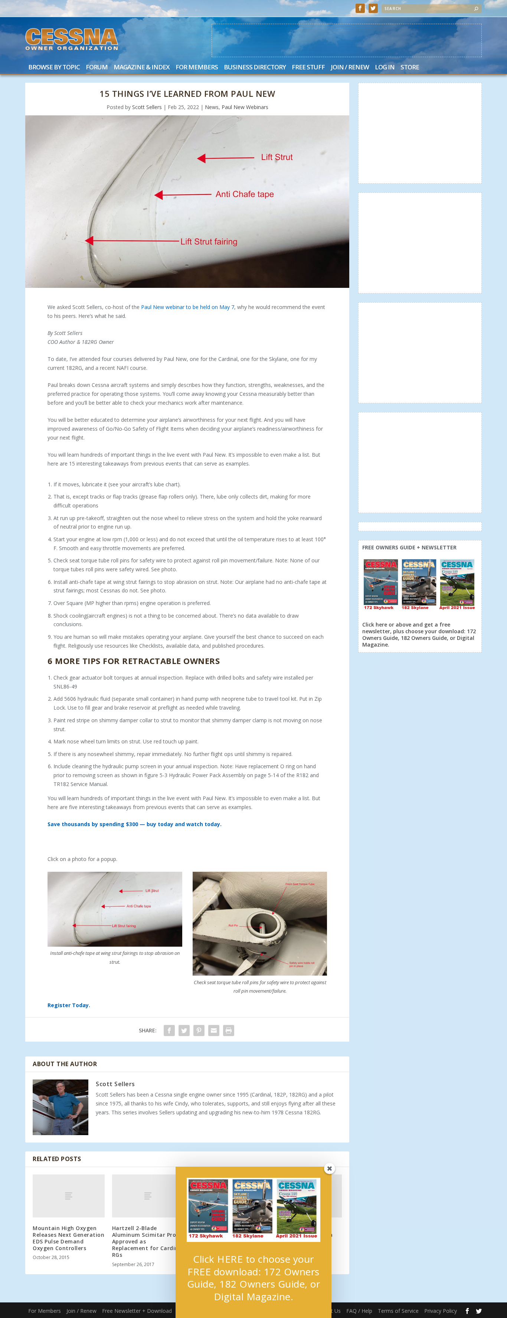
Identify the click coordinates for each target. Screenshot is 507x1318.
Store (409, 67)
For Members (197, 67)
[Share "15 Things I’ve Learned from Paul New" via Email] (213, 1030)
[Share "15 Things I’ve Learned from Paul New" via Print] (228, 1030)
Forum (97, 67)
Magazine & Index (142, 67)
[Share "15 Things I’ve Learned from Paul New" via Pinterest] (199, 1030)
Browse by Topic (54, 67)
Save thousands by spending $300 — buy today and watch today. (135, 824)
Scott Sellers (147, 107)
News (212, 107)
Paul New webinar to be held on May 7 (187, 306)
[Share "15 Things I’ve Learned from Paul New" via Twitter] (184, 1030)
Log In (385, 67)
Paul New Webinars (245, 107)
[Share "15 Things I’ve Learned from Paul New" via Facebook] (169, 1030)
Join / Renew (350, 67)
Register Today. (69, 1005)
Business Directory (255, 67)
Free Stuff (308, 67)
